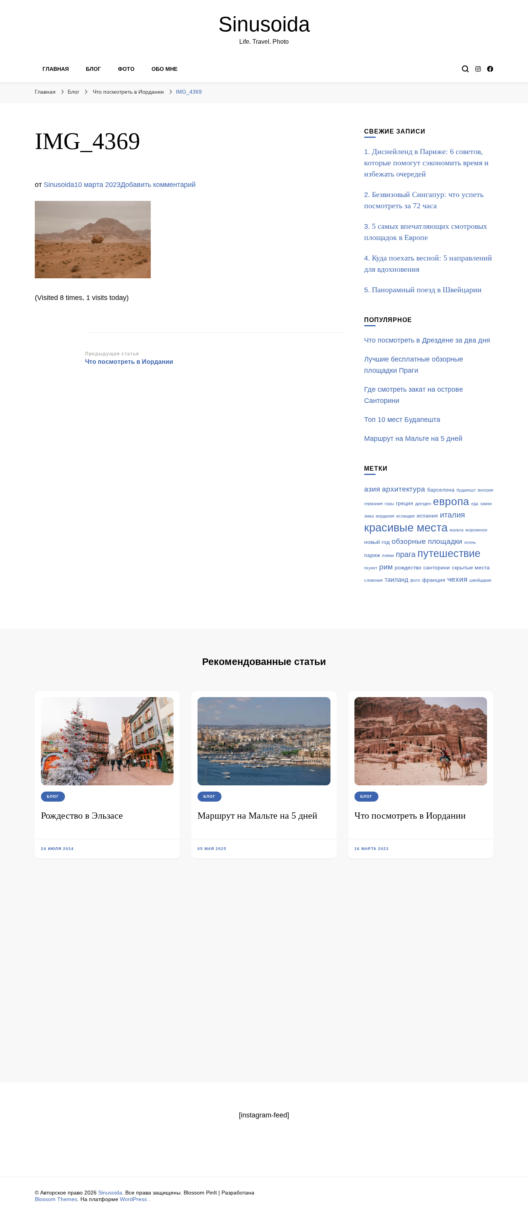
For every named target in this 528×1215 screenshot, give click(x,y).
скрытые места (471, 568)
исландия (405, 516)
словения (373, 580)
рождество (408, 568)
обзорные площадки (427, 541)
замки (486, 503)
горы (389, 503)
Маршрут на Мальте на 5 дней (257, 816)
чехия (457, 579)
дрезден (423, 503)
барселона (441, 490)
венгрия (485, 490)
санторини (436, 568)
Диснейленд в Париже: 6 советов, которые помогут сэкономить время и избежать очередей (426, 162)
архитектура (403, 489)
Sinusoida (264, 24)
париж (372, 555)
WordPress (133, 1199)
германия (373, 503)
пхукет (370, 568)
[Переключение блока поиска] (465, 68)
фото (415, 580)
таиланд (396, 579)
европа (451, 501)
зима (369, 516)
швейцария (480, 580)
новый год (377, 542)
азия (372, 489)
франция (433, 580)
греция (404, 503)
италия (452, 515)
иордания (385, 516)
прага (406, 554)
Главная (56, 69)
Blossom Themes (56, 1199)
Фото (126, 69)
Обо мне (164, 69)
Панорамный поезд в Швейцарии (427, 289)
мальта (456, 530)
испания (427, 516)
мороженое (476, 530)
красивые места (406, 527)
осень (470, 542)
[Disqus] (264, 982)
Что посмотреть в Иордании (410, 816)
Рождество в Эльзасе (82, 816)
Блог (93, 69)
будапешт (466, 490)
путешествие (448, 553)
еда (474, 503)
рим (386, 567)
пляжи (388, 555)
